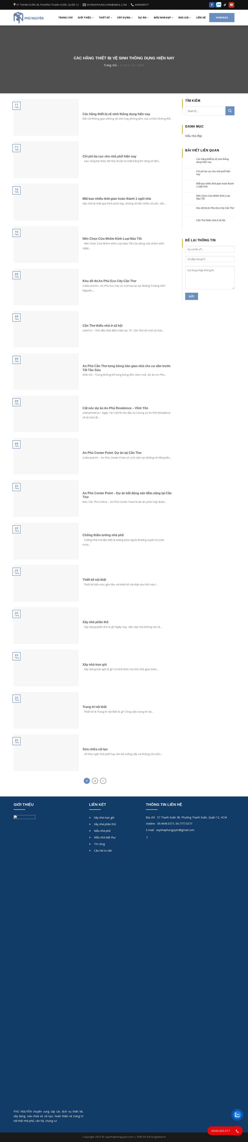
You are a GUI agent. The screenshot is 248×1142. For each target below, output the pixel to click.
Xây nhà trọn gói (104, 817)
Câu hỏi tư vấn (103, 850)
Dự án (142, 17)
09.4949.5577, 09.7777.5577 (174, 823)
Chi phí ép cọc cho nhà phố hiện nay (213, 172)
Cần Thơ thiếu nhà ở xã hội (210, 220)
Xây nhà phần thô (105, 824)
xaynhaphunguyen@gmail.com (175, 830)
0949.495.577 (220, 1131)
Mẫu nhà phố (102, 831)
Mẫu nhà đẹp (162, 17)
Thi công (99, 844)
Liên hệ (201, 17)
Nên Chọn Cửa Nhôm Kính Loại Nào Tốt (213, 197)
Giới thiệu (84, 17)
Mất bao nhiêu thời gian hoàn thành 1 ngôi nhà (215, 185)
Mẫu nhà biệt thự (104, 837)
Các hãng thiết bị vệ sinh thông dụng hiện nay (212, 160)
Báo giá (183, 17)
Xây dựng (123, 17)
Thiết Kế (104, 17)
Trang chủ (65, 17)
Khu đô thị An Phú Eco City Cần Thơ (215, 208)
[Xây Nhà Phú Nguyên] (33, 17)
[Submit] (230, 110)
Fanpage (222, 17)
